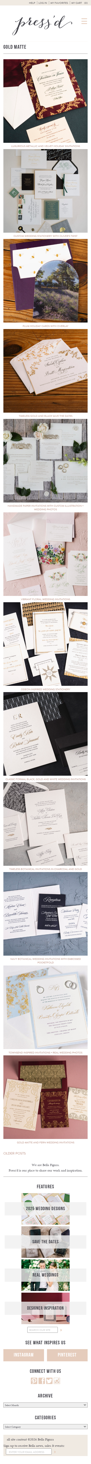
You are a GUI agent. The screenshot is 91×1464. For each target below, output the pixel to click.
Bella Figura (51, 1165)
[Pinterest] (34, 1383)
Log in (43, 3)
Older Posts (14, 1153)
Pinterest (67, 1355)
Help (32, 3)
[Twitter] (49, 1383)
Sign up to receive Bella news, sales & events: (34, 1446)
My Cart (79, 3)
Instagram (24, 1355)
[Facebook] (41, 1383)
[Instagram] (57, 1383)
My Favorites (59, 3)
